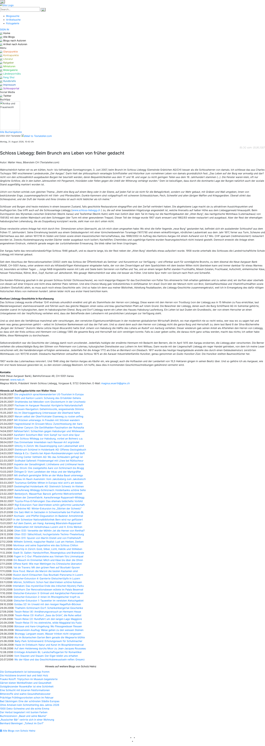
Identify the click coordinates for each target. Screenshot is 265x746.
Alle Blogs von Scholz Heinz (18, 730)
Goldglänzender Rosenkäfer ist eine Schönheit (27, 686)
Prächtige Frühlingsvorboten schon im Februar (27, 697)
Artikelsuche (13, 19)
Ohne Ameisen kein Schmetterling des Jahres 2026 (29, 704)
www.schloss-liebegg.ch (86, 210)
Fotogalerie (12, 23)
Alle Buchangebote (11, 131)
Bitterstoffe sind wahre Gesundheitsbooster (25, 693)
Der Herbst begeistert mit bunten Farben (23, 712)
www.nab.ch (17, 379)
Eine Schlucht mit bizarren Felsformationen (25, 690)
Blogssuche (12, 15)
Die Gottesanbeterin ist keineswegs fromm (25, 671)
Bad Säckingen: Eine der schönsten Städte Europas (29, 701)
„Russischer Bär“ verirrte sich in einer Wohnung (27, 719)
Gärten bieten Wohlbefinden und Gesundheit (25, 682)
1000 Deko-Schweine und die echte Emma (24, 708)
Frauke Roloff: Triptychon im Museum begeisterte (29, 679)
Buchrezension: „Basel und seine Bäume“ (23, 715)
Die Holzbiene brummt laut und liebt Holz (24, 675)
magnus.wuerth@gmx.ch (115, 383)
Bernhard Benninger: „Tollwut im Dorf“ (22, 723)
